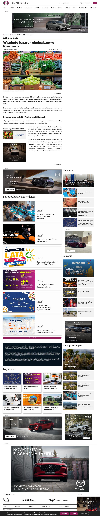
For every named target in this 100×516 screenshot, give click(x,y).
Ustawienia (84, 513)
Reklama (17, 506)
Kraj (4, 8)
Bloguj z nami (46, 506)
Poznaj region (56, 8)
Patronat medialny (64, 506)
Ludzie (67, 8)
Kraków (93, 8)
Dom (74, 8)
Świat (19, 8)
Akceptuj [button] (64, 513)
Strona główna (6, 34)
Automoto (83, 8)
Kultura (45, 8)
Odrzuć (74, 513)
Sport (37, 8)
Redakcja (31, 506)
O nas (4, 506)
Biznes (12, 8)
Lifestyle (28, 8)
